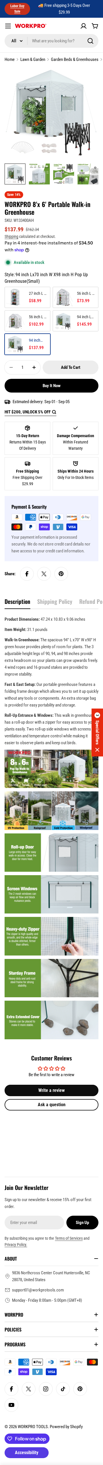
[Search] (90, 40)
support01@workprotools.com (38, 1290)
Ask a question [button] (52, 1104)
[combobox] (51, 41)
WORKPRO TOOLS (33, 1426)
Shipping (11, 236)
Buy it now (52, 385)
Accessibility (26, 1452)
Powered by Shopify (66, 1426)
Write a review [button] (51, 1090)
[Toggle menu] (8, 26)
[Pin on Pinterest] (61, 574)
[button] (97, 733)
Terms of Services (69, 1238)
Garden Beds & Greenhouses (74, 59)
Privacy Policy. (16, 1244)
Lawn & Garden (32, 59)
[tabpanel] (51, 827)
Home (10, 59)
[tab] (17, 603)
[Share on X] (44, 574)
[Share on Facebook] (27, 574)
